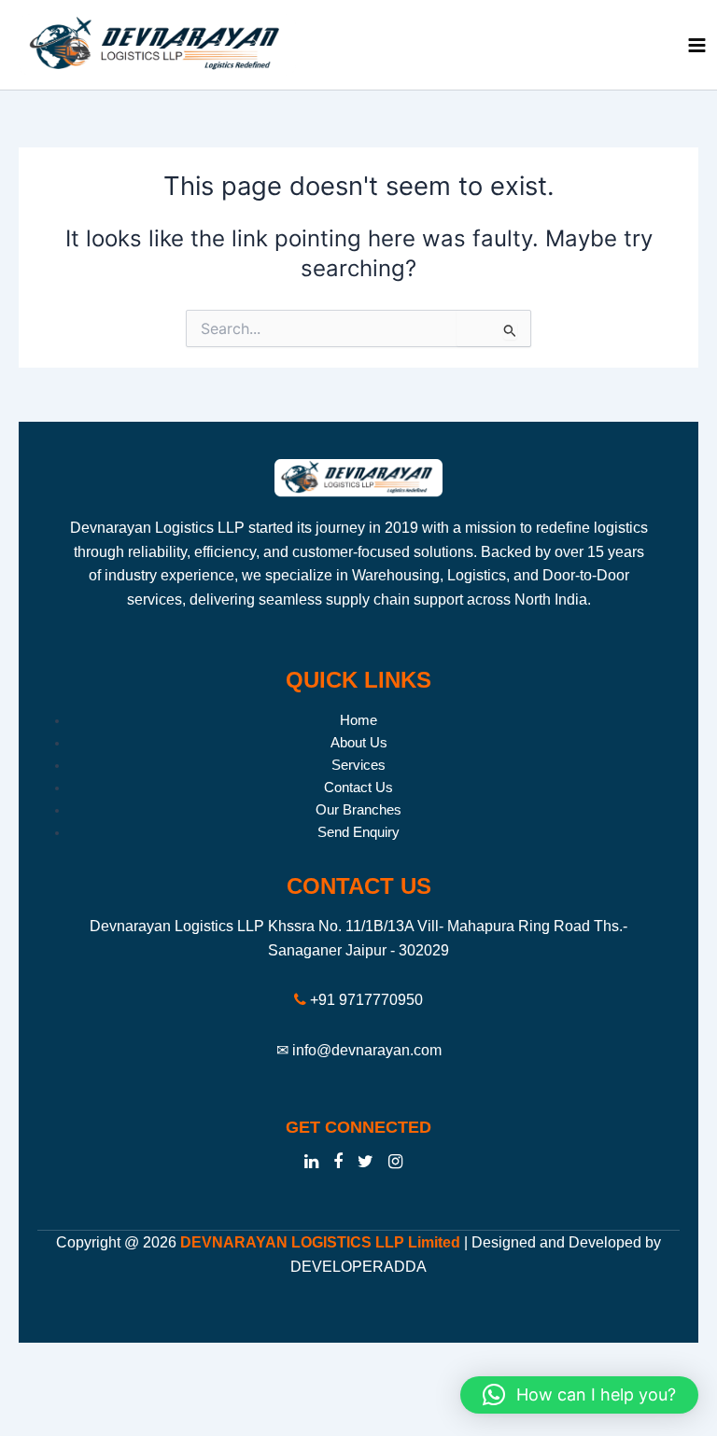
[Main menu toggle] (697, 45)
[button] (579, 1395)
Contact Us (358, 787)
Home (358, 720)
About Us (358, 742)
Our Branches (358, 809)
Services (358, 765)
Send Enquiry (358, 832)
